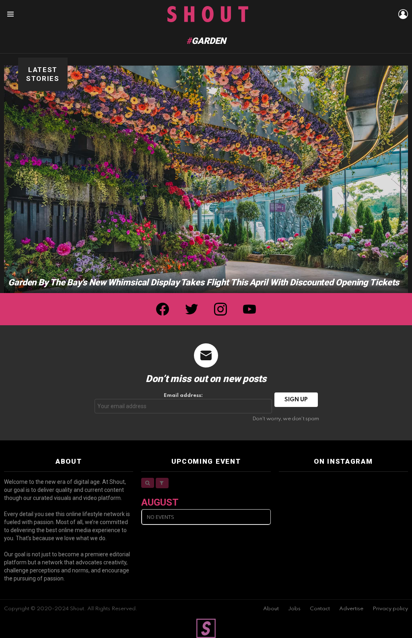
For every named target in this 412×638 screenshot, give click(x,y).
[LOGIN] (403, 14)
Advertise (351, 608)
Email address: (183, 395)
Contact (320, 608)
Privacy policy (390, 608)
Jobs (294, 608)
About (271, 608)
